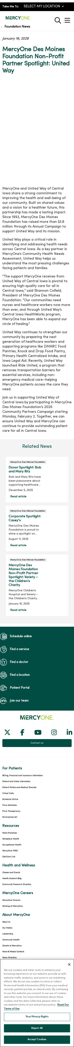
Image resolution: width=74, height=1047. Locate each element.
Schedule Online (10, 799)
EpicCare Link (8, 857)
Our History (7, 928)
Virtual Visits (8, 793)
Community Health (11, 940)
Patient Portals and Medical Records (19, 787)
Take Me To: (10, 6)
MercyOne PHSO (10, 851)
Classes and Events (11, 872)
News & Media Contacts (13, 952)
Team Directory (9, 958)
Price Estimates (9, 805)
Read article (37, 480)
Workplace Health (10, 839)
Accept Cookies (37, 1039)
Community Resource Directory (16, 884)
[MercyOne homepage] (18, 19)
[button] (68, 19)
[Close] (69, 964)
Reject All (37, 1028)
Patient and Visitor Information (16, 781)
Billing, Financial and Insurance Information (22, 775)
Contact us (37, 743)
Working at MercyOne (12, 906)
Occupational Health (11, 845)
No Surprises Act (9, 817)
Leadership (7, 934)
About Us (6, 922)
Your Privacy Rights (36, 1017)
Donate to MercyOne (12, 946)
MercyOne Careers (11, 900)
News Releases (9, 833)
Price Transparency (11, 811)
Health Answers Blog (12, 878)
